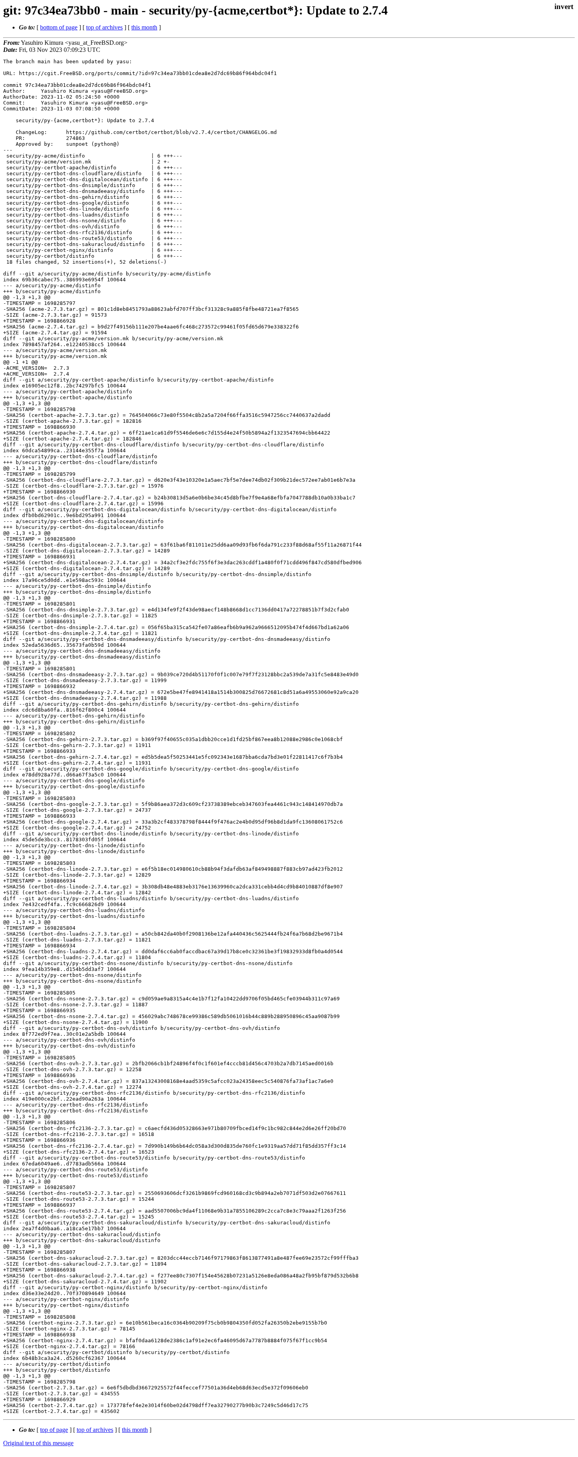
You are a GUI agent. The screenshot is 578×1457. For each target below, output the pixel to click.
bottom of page (58, 27)
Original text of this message (38, 1443)
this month (144, 27)
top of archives (104, 27)
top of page (54, 1429)
